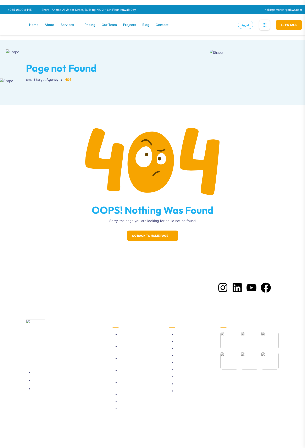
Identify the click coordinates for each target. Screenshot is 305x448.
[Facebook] (266, 287)
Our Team (109, 25)
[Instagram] (223, 287)
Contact (162, 25)
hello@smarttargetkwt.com (283, 9)
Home (33, 25)
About (49, 25)
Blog (145, 25)
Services (67, 25)
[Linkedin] (237, 287)
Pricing (89, 25)
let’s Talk (289, 25)
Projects (129, 25)
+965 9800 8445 (20, 9)
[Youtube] (251, 287)
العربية (246, 25)
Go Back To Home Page (150, 235)
